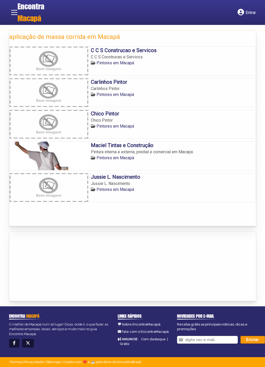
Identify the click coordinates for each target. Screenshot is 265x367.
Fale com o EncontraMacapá (145, 332)
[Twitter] (28, 343)
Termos (15, 362)
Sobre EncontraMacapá (141, 324)
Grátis (124, 344)
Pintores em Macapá (115, 62)
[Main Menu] (14, 12)
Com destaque (153, 339)
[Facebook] (14, 343)
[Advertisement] (48, 266)
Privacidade (34, 362)
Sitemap (53, 362)
